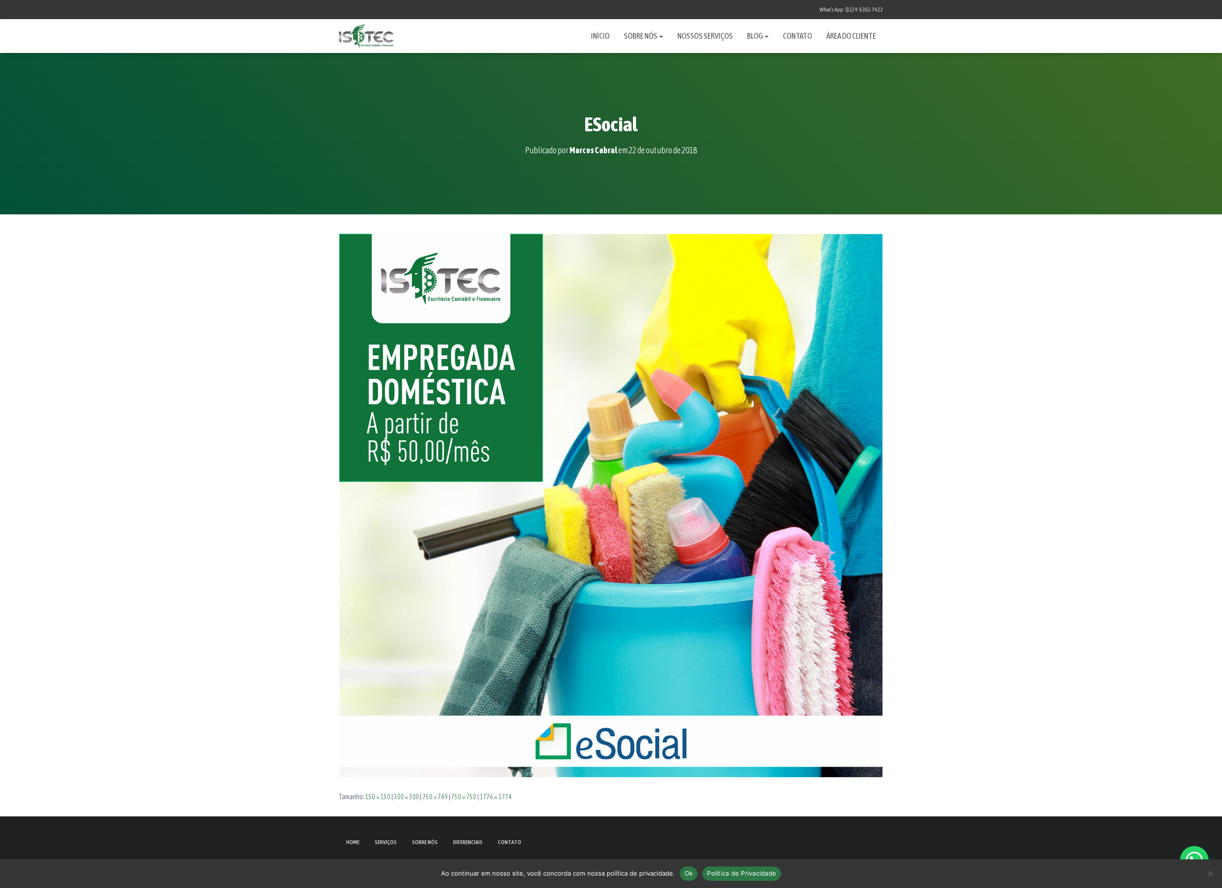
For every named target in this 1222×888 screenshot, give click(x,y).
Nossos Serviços (705, 36)
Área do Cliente (851, 36)
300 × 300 (406, 797)
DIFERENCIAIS (468, 842)
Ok (689, 873)
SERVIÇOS (386, 842)
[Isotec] (366, 36)
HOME (352, 842)
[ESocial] (611, 504)
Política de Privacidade (741, 873)
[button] (660, 36)
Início (600, 36)
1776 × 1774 (496, 797)
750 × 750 (463, 797)
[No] (1210, 873)
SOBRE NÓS (425, 842)
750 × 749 (435, 797)
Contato (797, 36)
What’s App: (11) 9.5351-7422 (851, 9)
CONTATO (509, 842)
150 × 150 (377, 797)
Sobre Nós (641, 36)
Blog (755, 36)
